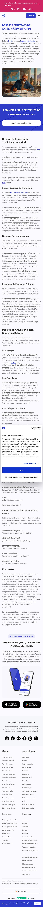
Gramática (25, 757)
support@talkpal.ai (31, 731)
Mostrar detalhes (30, 463)
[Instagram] (7, 738)
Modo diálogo (26, 788)
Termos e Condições (28, 847)
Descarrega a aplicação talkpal (23, 636)
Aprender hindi (7, 794)
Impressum (26, 874)
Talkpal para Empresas (9, 827)
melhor (13, 363)
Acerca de (25, 820)
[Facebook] (24, 738)
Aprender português (8, 805)
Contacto (25, 833)
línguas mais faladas (28, 41)
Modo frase (26, 781)
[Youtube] (18, 738)
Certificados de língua (29, 791)
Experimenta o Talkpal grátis (21, 123)
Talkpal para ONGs (8, 830)
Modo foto (25, 774)
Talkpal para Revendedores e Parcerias (7, 837)
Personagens (26, 767)
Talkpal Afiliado (7, 844)
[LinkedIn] (30, 738)
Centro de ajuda (27, 837)
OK (21, 470)
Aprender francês (7, 764)
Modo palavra (26, 784)
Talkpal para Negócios (9, 823)
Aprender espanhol (8, 761)
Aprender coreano (8, 801)
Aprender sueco (7, 781)
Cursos (24, 761)
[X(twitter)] (36, 738)
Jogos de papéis (27, 764)
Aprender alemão (7, 771)
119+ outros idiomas (8, 808)
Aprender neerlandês (9, 777)
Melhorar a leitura (28, 805)
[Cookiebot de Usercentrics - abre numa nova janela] (31, 428)
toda (3, 183)
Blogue (24, 823)
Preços (24, 830)
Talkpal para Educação (9, 820)
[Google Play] (32, 704)
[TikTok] (13, 738)
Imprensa (25, 827)
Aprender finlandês (8, 784)
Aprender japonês (8, 798)
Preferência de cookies (29, 844)
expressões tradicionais (19, 192)
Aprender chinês (7, 791)
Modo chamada (27, 777)
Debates (25, 771)
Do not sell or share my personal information (21, 477)
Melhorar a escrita (28, 808)
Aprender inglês (7, 757)
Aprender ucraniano (8, 774)
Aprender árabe (7, 788)
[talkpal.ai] (3, 16)
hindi (10, 41)
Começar (31, 16)
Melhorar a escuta (28, 794)
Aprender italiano (7, 767)
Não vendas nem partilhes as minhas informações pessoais (29, 867)
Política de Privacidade (29, 840)
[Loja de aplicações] (11, 704)
